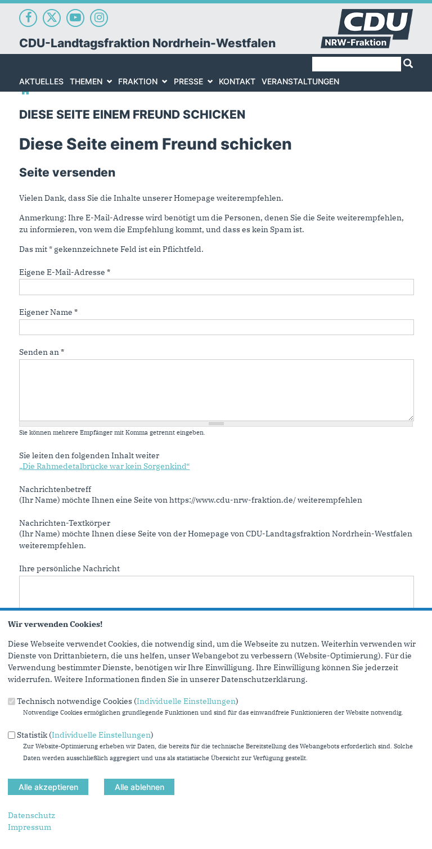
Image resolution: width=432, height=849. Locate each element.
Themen (86, 81)
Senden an (41, 352)
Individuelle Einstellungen (186, 701)
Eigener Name (48, 312)
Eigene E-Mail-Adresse (64, 272)
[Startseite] (367, 15)
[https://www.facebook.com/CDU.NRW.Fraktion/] (28, 18)
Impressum (29, 827)
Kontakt (237, 81)
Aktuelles (41, 81)
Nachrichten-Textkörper (64, 523)
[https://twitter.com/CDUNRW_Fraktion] (52, 18)
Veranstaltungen (300, 81)
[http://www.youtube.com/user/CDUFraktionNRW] (75, 18)
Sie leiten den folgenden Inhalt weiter (89, 455)
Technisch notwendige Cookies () (127, 701)
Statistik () (85, 734)
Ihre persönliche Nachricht (69, 568)
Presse (188, 81)
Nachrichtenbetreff (55, 489)
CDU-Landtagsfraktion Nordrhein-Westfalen (147, 43)
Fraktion (138, 81)
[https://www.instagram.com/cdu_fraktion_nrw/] (99, 18)
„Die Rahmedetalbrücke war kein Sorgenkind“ (104, 466)
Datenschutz (31, 815)
